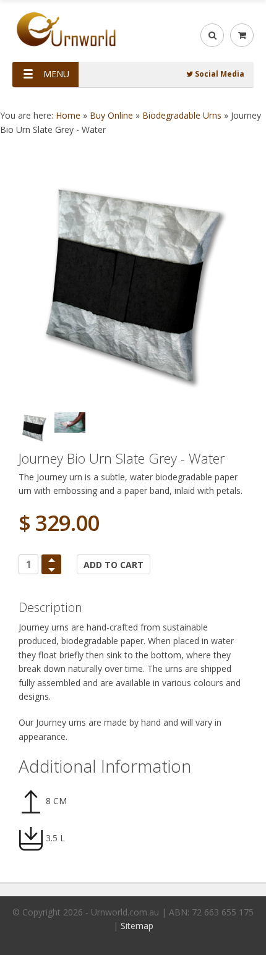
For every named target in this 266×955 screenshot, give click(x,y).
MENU (56, 74)
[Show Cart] (242, 35)
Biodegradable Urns (181, 115)
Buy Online (111, 115)
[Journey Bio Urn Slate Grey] (133, 284)
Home (68, 115)
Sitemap (137, 926)
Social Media (218, 74)
